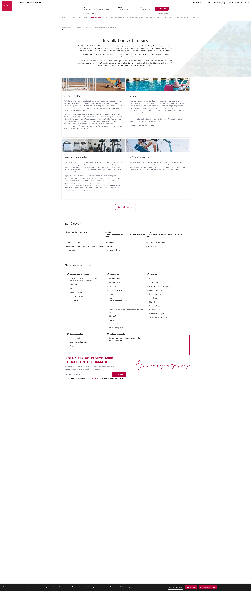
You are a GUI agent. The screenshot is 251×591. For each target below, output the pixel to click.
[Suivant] (123, 84)
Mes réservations (198, 2)
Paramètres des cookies (175, 587)
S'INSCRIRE (118, 374)
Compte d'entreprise (235, 2)
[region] (125, 587)
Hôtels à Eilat (77, 27)
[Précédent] (63, 84)
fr (246, 2)
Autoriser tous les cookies (208, 587)
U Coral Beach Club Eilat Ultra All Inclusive (95, 27)
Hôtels (22, 2)
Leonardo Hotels (66, 27)
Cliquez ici (95, 378)
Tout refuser (191, 587)
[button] (93, 84)
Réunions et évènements (34, 2)
